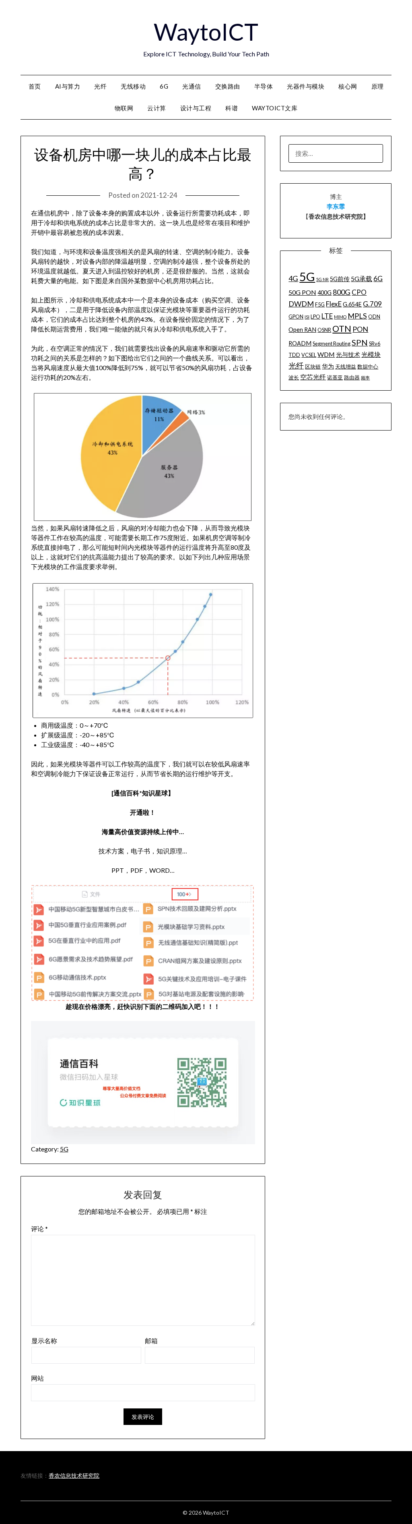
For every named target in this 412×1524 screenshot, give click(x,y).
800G (341, 292)
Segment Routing (331, 343)
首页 (35, 86)
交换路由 (227, 86)
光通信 (191, 86)
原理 (377, 86)
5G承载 (361, 278)
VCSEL (308, 355)
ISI (307, 316)
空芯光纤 (313, 377)
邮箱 (151, 1340)
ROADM (299, 343)
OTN (341, 328)
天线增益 (345, 366)
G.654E (352, 304)
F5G (320, 304)
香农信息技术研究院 (74, 1475)
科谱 (231, 108)
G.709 (372, 304)
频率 (365, 377)
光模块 (371, 354)
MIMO (340, 316)
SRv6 (374, 343)
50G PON (302, 292)
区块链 (313, 366)
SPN (360, 342)
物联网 (124, 108)
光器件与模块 (305, 86)
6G (164, 86)
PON (360, 329)
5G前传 (340, 278)
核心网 (347, 86)
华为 (328, 366)
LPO (315, 316)
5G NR (322, 279)
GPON (295, 316)
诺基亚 (335, 377)
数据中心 (367, 366)
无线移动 (133, 86)
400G (324, 292)
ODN (374, 316)
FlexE (334, 304)
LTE (327, 316)
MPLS (357, 315)
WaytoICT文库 (274, 108)
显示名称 (44, 1340)
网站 (37, 1378)
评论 (39, 1228)
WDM (326, 354)
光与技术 (348, 354)
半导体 (263, 86)
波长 (293, 377)
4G (293, 278)
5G (64, 1149)
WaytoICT (206, 32)
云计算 (156, 108)
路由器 (352, 377)
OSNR (324, 330)
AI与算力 (67, 86)
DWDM (301, 303)
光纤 (100, 86)
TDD (294, 355)
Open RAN (302, 329)
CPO (359, 292)
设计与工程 (196, 108)
